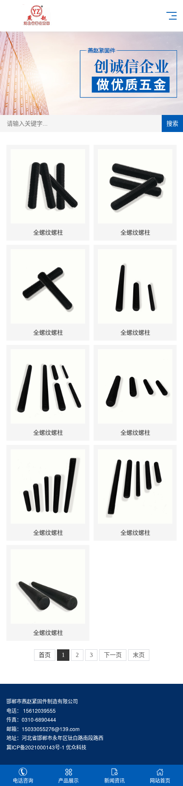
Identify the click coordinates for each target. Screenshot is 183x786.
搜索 (172, 123)
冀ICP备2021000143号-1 (35, 747)
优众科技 (76, 747)
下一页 (113, 655)
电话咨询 (23, 780)
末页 (139, 655)
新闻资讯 (114, 780)
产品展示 (68, 780)
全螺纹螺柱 (48, 232)
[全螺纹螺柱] (48, 186)
